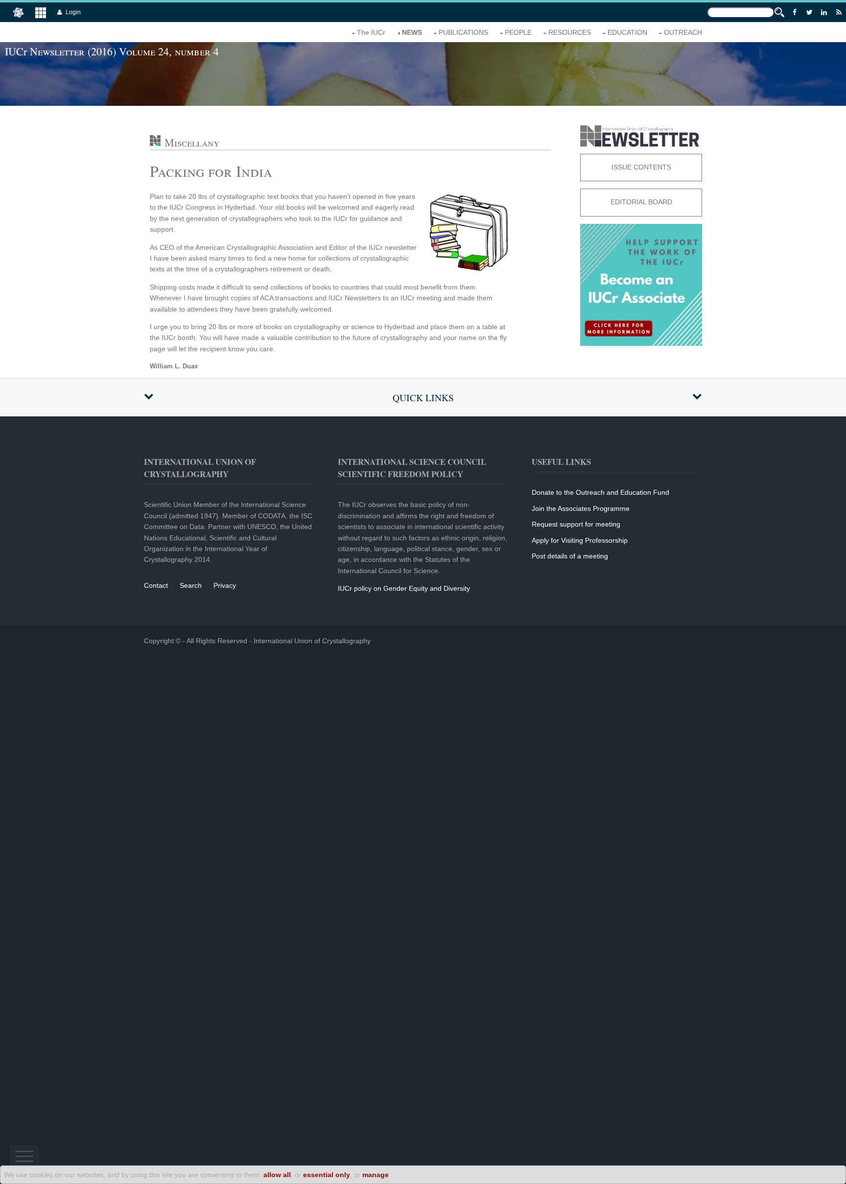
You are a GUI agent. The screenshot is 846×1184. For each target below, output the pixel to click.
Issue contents (641, 167)
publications (463, 32)
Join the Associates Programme (581, 508)
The (371, 32)
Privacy (224, 585)
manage (375, 1175)
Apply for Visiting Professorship (580, 540)
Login (73, 12)
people (518, 32)
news (412, 32)
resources (569, 32)
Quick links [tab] (423, 397)
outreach (683, 32)
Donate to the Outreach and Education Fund (600, 492)
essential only (326, 1175)
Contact (156, 585)
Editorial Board (641, 202)
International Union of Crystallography (312, 641)
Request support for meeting (576, 524)
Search (191, 585)
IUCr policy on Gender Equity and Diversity (404, 588)
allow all (277, 1175)
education (627, 32)
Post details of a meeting (570, 556)
